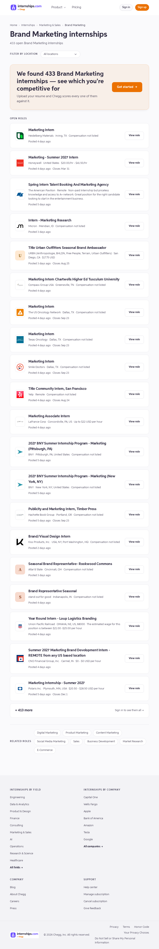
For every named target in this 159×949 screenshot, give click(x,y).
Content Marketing (107, 733)
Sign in (126, 7)
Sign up (142, 7)
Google (88, 839)
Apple (87, 811)
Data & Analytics (19, 804)
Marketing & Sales (50, 25)
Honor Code (141, 927)
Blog (13, 887)
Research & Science (21, 853)
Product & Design (20, 811)
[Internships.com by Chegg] (26, 7)
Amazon (89, 825)
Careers (14, 901)
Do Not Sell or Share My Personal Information (115, 940)
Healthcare (16, 860)
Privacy (114, 927)
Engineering (17, 797)
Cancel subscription (95, 901)
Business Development (101, 741)
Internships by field (25, 790)
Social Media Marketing (51, 741)
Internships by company (102, 790)
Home (13, 25)
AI (11, 839)
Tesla (87, 832)
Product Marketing (77, 733)
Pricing (76, 7)
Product (56, 7)
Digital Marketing (47, 733)
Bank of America (93, 818)
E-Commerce (45, 750)
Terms (126, 927)
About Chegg (18, 894)
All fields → (16, 867)
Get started (127, 87)
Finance (14, 818)
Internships (28, 25)
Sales (76, 741)
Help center (91, 887)
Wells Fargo (91, 804)
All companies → (93, 846)
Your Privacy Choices (136, 932)
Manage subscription (96, 894)
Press (13, 908)
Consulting (16, 825)
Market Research (133, 741)
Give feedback (92, 908)
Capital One (91, 797)
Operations (17, 846)
